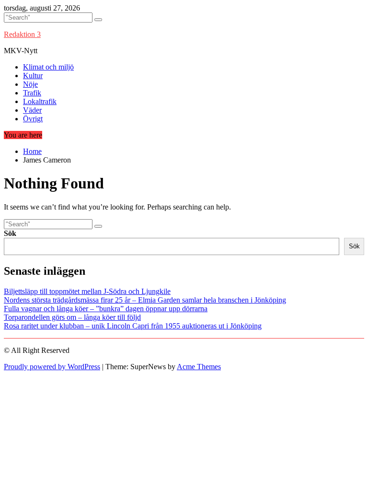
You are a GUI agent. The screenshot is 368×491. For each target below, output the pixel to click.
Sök (10, 233)
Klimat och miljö (48, 67)
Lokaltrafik (40, 101)
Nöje (30, 84)
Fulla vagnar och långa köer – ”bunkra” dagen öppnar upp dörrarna (105, 308)
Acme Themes (199, 366)
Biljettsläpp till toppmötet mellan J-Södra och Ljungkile (87, 291)
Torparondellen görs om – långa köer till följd (72, 317)
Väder (32, 110)
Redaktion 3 (22, 34)
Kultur (33, 75)
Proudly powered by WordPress (52, 366)
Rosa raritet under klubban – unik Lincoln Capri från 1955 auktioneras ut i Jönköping (133, 326)
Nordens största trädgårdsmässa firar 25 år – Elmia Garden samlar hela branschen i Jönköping (145, 300)
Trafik (32, 93)
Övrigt (33, 119)
